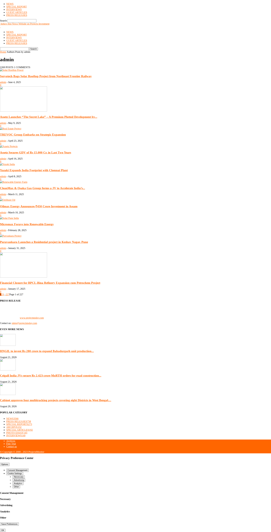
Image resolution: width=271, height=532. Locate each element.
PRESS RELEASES (16, 15)
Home (3, 52)
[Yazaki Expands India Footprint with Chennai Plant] (7, 164)
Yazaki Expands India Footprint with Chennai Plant (34, 170)
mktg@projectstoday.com (24, 323)
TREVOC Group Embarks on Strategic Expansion (33, 134)
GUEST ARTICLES (16, 12)
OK (2, 530)
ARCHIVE (13, 427)
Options (4, 464)
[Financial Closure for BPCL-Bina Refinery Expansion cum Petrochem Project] (23, 276)
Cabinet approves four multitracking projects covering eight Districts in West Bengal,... (55, 400)
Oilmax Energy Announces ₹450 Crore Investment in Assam (38, 206)
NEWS (9, 4)
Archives (10, 441)
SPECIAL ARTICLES (19, 430)
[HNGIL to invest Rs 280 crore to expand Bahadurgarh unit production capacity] (8, 345)
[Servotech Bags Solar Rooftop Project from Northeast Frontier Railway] (12, 70)
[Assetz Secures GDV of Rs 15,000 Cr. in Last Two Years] (9, 146)
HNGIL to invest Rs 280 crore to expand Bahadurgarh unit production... (47, 351)
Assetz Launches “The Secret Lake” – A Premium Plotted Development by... (48, 117)
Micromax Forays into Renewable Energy (27, 224)
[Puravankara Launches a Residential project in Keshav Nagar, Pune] (10, 236)
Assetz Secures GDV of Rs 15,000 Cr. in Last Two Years (35, 152)
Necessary (19, 477)
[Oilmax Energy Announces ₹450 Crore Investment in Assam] (7, 200)
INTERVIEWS (14, 9)
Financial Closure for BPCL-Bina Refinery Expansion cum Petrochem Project (50, 282)
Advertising (19, 480)
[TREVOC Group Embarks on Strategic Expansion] (10, 128)
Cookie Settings (15, 473)
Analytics (18, 483)
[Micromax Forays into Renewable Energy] (9, 218)
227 (7, 294)
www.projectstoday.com (32, 317)
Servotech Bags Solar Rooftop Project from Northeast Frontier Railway (46, 76)
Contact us (11, 446)
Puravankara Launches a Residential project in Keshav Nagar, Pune (44, 242)
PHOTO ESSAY (16, 432)
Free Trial (11, 443)
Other (16, 487)
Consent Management (17, 470)
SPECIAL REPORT (16, 6)
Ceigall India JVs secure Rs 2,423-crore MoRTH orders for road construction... (50, 375)
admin (3, 82)
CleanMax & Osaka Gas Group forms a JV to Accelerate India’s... (42, 188)
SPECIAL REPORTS (19, 424)
